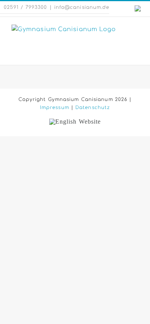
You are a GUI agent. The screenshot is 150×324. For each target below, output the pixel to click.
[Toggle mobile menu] (135, 29)
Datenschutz (92, 107)
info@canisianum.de (82, 7)
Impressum (54, 107)
